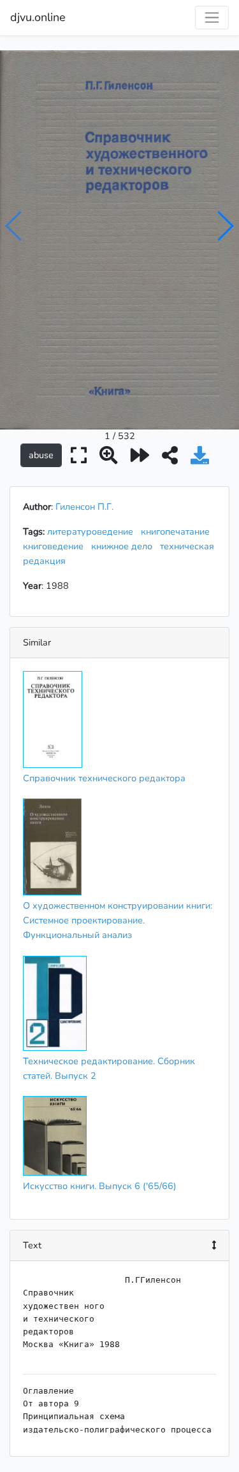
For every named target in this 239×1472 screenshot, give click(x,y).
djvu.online (38, 17)
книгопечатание (178, 531)
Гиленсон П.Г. (84, 506)
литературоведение (92, 531)
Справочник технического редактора (104, 778)
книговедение (56, 546)
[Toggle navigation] (212, 17)
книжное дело (124, 546)
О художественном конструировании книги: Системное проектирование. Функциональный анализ (117, 920)
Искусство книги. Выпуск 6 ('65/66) (100, 1186)
